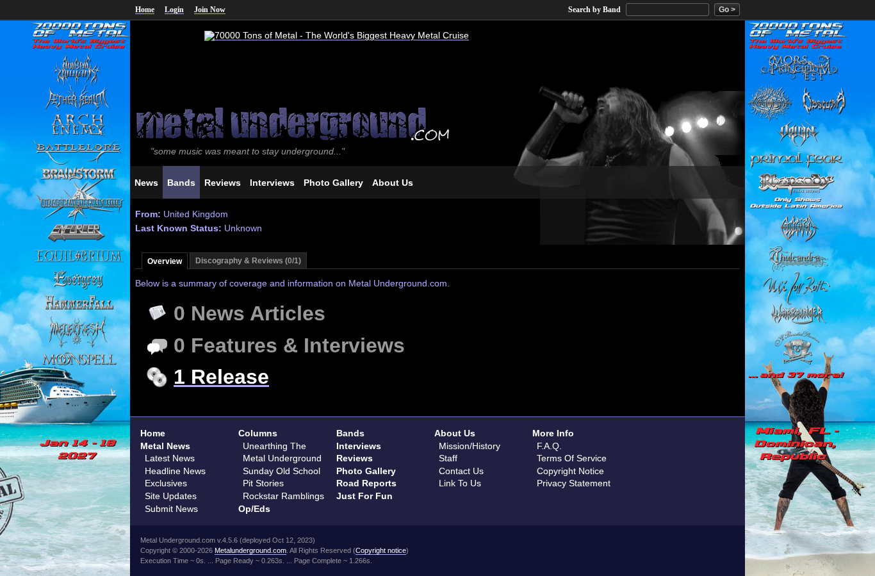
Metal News (165, 446)
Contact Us (461, 471)
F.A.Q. (549, 446)
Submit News (171, 509)
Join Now (209, 9)
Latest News (170, 458)
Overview (164, 261)
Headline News (175, 471)
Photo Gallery (366, 471)
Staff (448, 458)
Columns (257, 433)
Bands (350, 433)
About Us (454, 433)
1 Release (221, 376)
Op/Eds (254, 509)
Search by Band (594, 9)
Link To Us (460, 483)
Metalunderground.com (250, 550)
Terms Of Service (572, 458)
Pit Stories (263, 483)
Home (144, 9)
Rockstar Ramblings (283, 496)
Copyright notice (381, 550)
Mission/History (469, 446)
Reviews (354, 458)
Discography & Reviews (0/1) (248, 260)
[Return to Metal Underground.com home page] (437, 123)
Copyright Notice (570, 471)
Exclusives (166, 483)
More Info (553, 433)
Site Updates (171, 496)
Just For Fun (364, 496)
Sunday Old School (281, 471)
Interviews (358, 446)
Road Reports (366, 483)
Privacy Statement (573, 483)
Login (174, 9)
